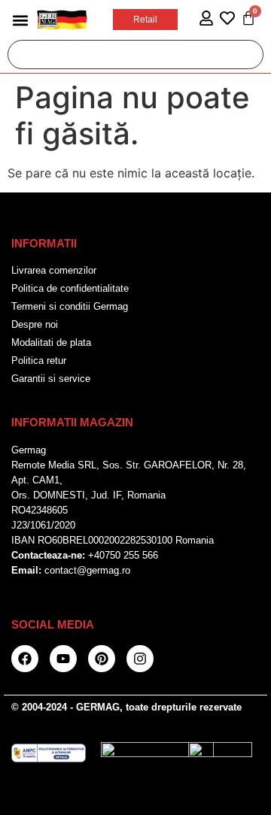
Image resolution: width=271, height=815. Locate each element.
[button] (20, 20)
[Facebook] (24, 658)
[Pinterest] (101, 658)
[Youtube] (63, 658)
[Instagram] (140, 658)
